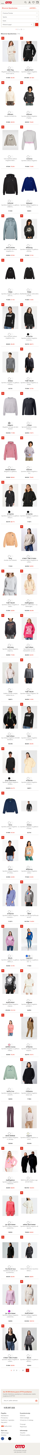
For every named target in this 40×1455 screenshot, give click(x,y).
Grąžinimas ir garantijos (7, 1420)
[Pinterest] (6, 1438)
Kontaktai (3, 1435)
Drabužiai (22, 1415)
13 (21, 29)
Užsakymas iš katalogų (26, 1420)
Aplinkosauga (5, 1433)
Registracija (23, 1426)
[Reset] (36, 24)
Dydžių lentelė (8, 1426)
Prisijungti (23, 1424)
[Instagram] (9, 1438)
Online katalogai (24, 1418)
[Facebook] (2, 1438)
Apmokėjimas (5, 1415)
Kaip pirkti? (4, 1422)
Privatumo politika (25, 1435)
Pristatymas (4, 1418)
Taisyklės (22, 1433)
